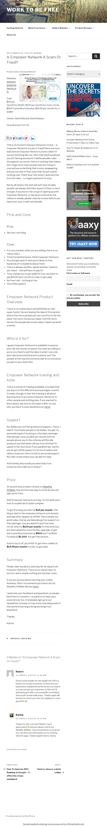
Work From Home (36, 28)
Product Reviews (83, 28)
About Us (11, 35)
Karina (38, 53)
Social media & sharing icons (38, 824)
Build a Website (60, 28)
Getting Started (15, 28)
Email (69, 284)
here (47, 407)
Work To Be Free (33, 10)
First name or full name (78, 273)
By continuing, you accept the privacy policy (83, 296)
